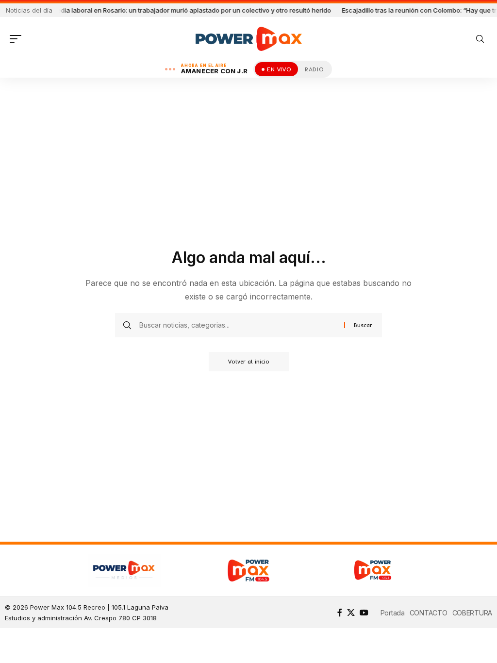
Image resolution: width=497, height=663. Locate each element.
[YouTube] (364, 612)
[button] (18, 39)
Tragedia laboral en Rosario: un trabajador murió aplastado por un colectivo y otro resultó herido (170, 10)
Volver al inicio (248, 361)
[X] (351, 612)
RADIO (314, 69)
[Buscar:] (238, 325)
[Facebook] (340, 612)
